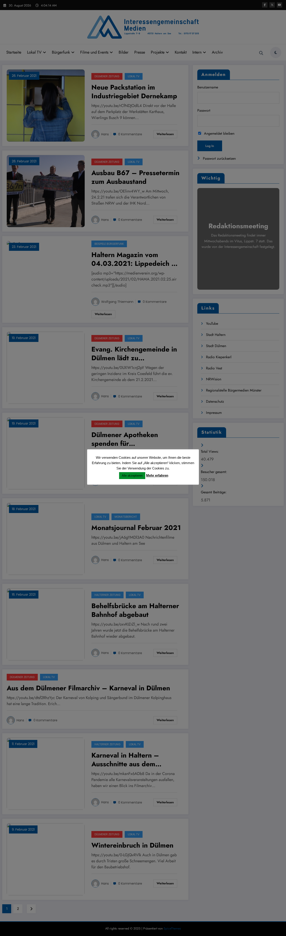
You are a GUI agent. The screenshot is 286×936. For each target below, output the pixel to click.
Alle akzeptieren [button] (132, 475)
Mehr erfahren (157, 475)
